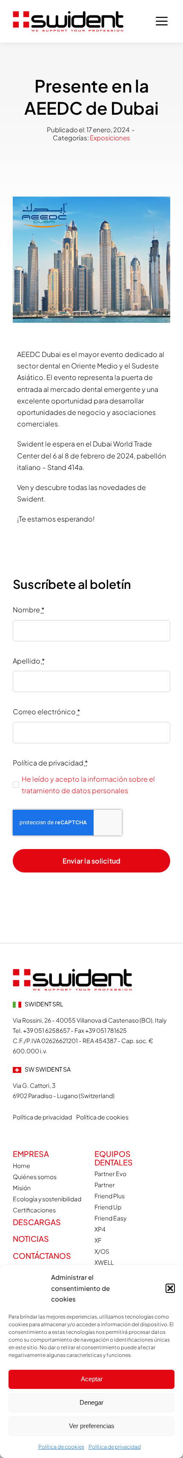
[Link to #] (161, 21)
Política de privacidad (115, 1447)
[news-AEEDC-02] (72, 972)
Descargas (37, 1222)
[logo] (68, 14)
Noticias (31, 1239)
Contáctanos (42, 1256)
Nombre (29, 609)
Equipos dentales (113, 1158)
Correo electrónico (46, 711)
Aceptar (92, 1379)
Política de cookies (61, 1447)
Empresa (31, 1154)
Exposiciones (110, 137)
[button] (170, 1288)
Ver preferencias (91, 1425)
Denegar (91, 1402)
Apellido (29, 660)
